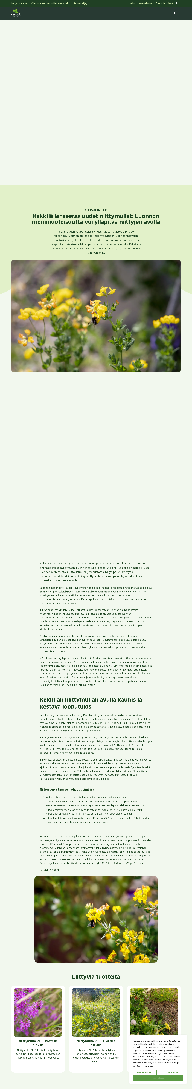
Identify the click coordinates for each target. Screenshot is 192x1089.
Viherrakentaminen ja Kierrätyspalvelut (50, 3)
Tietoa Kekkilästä (164, 3)
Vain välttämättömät (169, 1072)
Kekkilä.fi (21, 13)
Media (132, 3)
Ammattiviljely (81, 3)
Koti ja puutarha (19, 3)
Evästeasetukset (144, 1072)
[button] (177, 3)
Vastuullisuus (145, 3)
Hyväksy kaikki (158, 1078)
